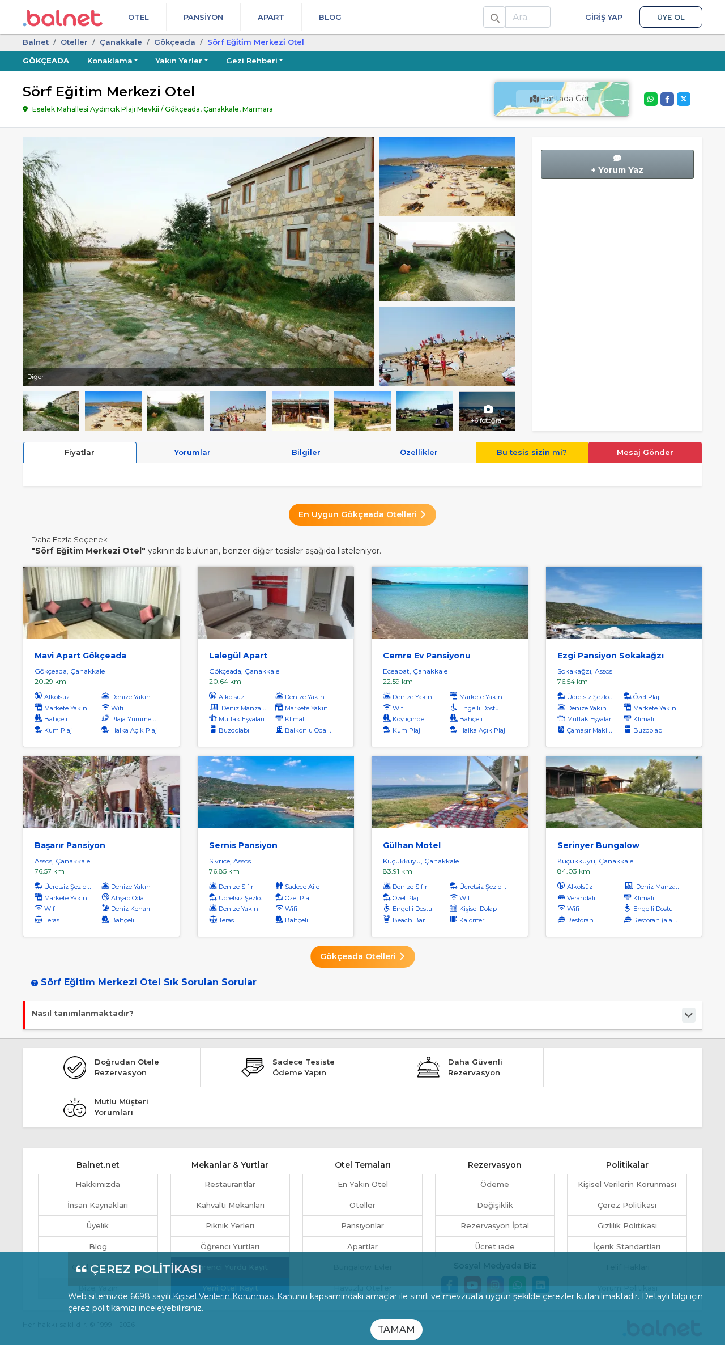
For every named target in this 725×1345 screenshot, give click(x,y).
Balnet (36, 41)
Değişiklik (495, 1205)
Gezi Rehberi (252, 60)
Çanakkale (121, 41)
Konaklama (110, 60)
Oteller (74, 41)
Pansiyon (203, 17)
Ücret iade (495, 1246)
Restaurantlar (229, 1184)
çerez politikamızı (102, 1308)
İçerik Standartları (627, 1246)
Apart (271, 17)
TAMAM (396, 1329)
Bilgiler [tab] (306, 452)
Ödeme (494, 1184)
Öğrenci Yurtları (230, 1246)
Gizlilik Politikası (627, 1225)
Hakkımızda (97, 1184)
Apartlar (362, 1246)
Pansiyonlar (362, 1225)
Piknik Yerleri (230, 1225)
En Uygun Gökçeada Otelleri (358, 514)
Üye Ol (671, 17)
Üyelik (98, 1225)
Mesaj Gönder (645, 452)
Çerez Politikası (627, 1205)
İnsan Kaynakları (97, 1205)
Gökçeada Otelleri (359, 956)
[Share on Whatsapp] (651, 99)
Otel (138, 17)
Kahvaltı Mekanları (230, 1205)
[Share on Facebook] (667, 99)
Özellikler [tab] (419, 452)
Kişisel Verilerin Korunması (627, 1184)
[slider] (447, 175)
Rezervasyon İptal (494, 1225)
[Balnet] (63, 17)
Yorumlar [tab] (192, 452)
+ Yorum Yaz (617, 170)
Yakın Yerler (179, 60)
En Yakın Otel (363, 1184)
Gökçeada (174, 41)
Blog (330, 17)
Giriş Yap (603, 17)
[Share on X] (683, 99)
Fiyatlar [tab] (80, 452)
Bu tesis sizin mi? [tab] (532, 452)
